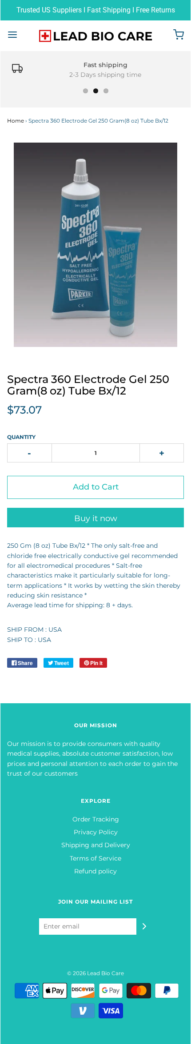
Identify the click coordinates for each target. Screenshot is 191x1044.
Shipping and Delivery (95, 845)
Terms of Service (95, 858)
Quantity (21, 437)
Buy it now (95, 518)
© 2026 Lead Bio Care (95, 973)
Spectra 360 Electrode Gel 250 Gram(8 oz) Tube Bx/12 (88, 385)
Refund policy (95, 871)
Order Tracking (95, 819)
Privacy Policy (96, 832)
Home (15, 120)
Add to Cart (96, 487)
